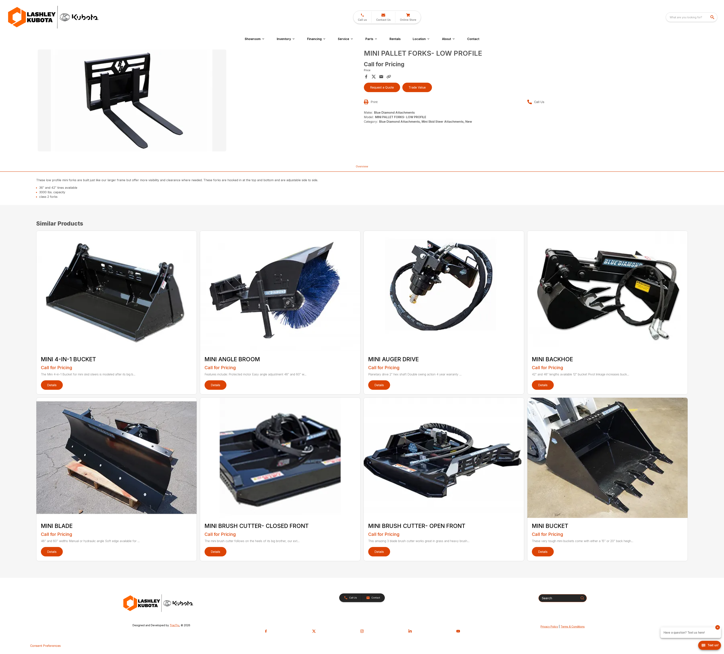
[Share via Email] (381, 76)
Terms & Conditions (573, 626)
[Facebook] (266, 631)
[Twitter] (314, 631)
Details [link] (52, 385)
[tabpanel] (199, 101)
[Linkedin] (410, 631)
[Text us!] (709, 646)
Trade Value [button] (417, 87)
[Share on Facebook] (366, 76)
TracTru (174, 625)
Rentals (395, 39)
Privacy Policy (549, 626)
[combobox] (691, 17)
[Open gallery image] (132, 100)
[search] (712, 17)
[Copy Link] (389, 76)
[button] (362, 17)
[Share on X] (373, 76)
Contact (473, 39)
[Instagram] (362, 631)
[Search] (582, 598)
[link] (408, 17)
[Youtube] (458, 631)
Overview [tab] (362, 166)
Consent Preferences (45, 646)
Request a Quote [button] (382, 87)
